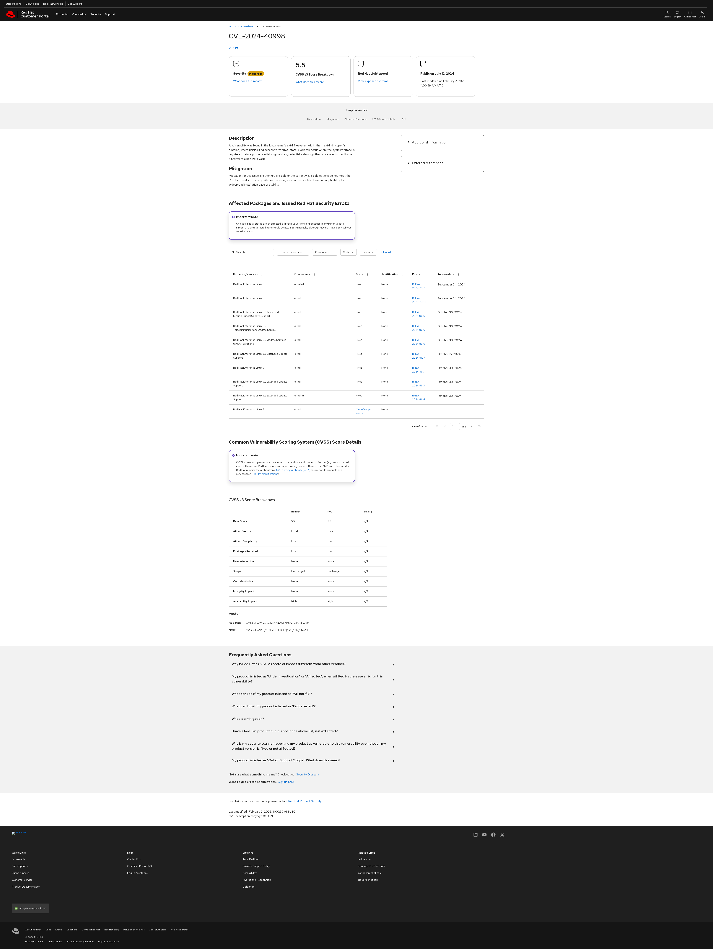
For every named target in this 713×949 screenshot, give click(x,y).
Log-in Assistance (137, 873)
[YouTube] (484, 836)
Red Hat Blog (111, 929)
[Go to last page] (479, 426)
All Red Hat (690, 16)
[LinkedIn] (475, 836)
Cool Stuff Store (157, 929)
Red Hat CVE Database (241, 26)
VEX (232, 48)
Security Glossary (307, 774)
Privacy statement (34, 941)
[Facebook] (493, 836)
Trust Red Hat (251, 859)
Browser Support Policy (256, 866)
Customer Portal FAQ (139, 866)
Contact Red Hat (91, 929)
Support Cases (20, 873)
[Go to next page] (471, 426)
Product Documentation (26, 886)
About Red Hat (33, 929)
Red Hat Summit (179, 929)
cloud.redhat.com (368, 879)
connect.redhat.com (370, 873)
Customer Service (22, 879)
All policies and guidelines (80, 941)
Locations (72, 929)
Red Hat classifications (265, 474)
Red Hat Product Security (304, 801)
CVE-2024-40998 (271, 26)
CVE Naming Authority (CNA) (293, 470)
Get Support (74, 3)
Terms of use (55, 941)
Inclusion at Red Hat (133, 929)
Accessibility (250, 873)
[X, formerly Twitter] (502, 836)
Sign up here (286, 782)
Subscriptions (13, 3)
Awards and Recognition (257, 879)
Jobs (48, 929)
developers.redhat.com (371, 866)
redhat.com (364, 859)
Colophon (249, 886)
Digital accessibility (108, 941)
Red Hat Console (53, 3)
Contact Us (133, 859)
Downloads (32, 3)
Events (58, 929)
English (677, 16)
